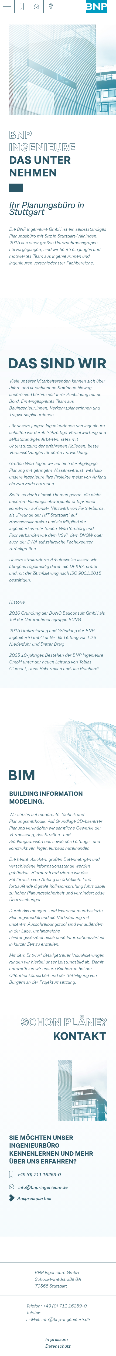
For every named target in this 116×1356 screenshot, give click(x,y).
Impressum (56, 1339)
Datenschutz (58, 1346)
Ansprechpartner (34, 1198)
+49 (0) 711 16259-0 (65, 1305)
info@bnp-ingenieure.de (66, 1319)
